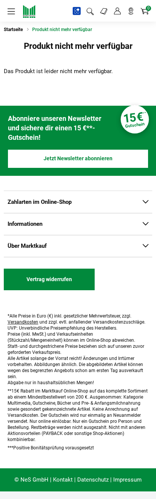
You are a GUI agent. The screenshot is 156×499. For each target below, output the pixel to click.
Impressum (127, 479)
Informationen (25, 224)
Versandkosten (23, 322)
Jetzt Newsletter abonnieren (78, 158)
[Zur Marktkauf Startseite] (29, 11)
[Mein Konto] (117, 11)
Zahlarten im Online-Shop (40, 202)
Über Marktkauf (27, 245)
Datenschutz (93, 479)
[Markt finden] (131, 11)
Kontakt (63, 479)
